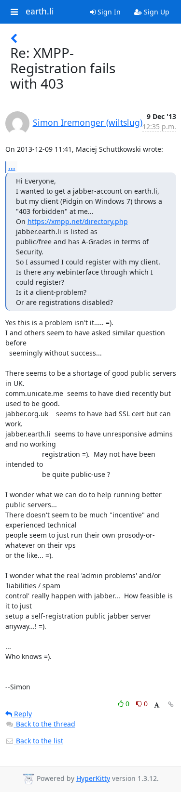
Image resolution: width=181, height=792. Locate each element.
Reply (22, 713)
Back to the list (38, 740)
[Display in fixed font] (156, 705)
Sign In (108, 11)
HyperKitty (93, 778)
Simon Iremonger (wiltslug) (87, 122)
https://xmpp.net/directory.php (78, 221)
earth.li (40, 11)
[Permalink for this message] (171, 704)
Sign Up (155, 11)
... (11, 166)
